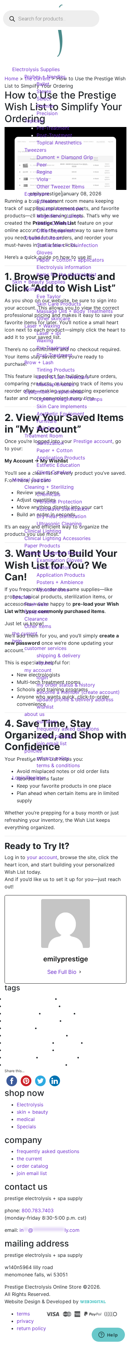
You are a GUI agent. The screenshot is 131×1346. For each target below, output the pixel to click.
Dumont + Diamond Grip (65, 157)
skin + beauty (32, 1112)
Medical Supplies (31, 480)
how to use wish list (83, 999)
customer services (45, 648)
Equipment (36, 194)
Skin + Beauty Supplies (38, 282)
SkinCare (34, 289)
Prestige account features (34, 1006)
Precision (47, 113)
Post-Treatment (54, 135)
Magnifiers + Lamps (59, 216)
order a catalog (54, 736)
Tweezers (35, 150)
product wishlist (23, 1057)
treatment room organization (38, 1035)
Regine (44, 172)
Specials (21, 597)
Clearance (36, 619)
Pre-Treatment (53, 128)
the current (24, 633)
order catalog (32, 1166)
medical (26, 1119)
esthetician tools (105, 1042)
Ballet (43, 84)
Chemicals (48, 494)
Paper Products (42, 545)
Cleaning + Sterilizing (49, 487)
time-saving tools (91, 1064)
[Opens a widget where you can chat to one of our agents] (108, 1335)
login (42, 677)
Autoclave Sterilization (63, 509)
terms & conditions (58, 765)
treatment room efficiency (35, 1021)
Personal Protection (59, 502)
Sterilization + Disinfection (67, 245)
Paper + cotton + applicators (70, 260)
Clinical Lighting (42, 531)
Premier (45, 106)
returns (45, 663)
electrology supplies (63, 1028)
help (17, 641)
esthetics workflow (101, 1013)
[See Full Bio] (80, 972)
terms (23, 1314)
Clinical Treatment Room (52, 553)
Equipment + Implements (53, 392)
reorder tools (86, 1035)
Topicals (34, 121)
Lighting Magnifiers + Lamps (69, 399)
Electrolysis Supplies (36, 69)
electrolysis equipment (90, 1006)
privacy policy (53, 758)
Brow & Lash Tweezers (63, 377)
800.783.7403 (38, 1210)
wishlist (45, 707)
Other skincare (53, 318)
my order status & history (66, 685)
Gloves (44, 252)
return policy (31, 1328)
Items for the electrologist (67, 274)
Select (44, 99)
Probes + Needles (45, 77)
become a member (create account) (78, 692)
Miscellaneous (53, 589)
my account (37, 670)
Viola (42, 179)
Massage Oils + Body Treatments (75, 311)
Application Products (61, 458)
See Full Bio (61, 972)
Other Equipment (56, 230)
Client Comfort (54, 223)
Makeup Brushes (55, 384)
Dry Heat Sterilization (61, 516)
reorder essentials (62, 1057)
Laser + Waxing (42, 326)
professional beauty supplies (38, 1064)
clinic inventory (100, 1057)
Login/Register (29, 778)
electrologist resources (31, 1050)
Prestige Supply (22, 1028)
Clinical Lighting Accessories (57, 538)
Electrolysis (30, 1104)
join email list (52, 743)
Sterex (44, 91)
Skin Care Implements (62, 406)
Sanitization (50, 443)
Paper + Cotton (55, 450)
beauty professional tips (32, 999)
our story (47, 721)
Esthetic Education (58, 465)
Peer (42, 164)
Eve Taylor (49, 296)
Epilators (47, 201)
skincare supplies (24, 1013)
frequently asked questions (68, 729)
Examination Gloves (59, 560)
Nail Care (47, 428)
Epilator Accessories (60, 208)
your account (42, 857)
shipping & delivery (58, 655)
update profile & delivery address (75, 699)
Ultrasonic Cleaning (59, 524)
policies (33, 751)
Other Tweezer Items (60, 186)
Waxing (45, 340)
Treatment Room (43, 238)
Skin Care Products (59, 304)
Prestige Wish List (84, 1021)
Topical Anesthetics (59, 143)
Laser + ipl (49, 333)
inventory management (31, 1042)
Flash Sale (36, 604)
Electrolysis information (64, 267)
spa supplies (72, 1042)
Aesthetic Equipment (60, 414)
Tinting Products (56, 370)
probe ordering (61, 1013)
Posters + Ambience (60, 582)
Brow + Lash (38, 362)
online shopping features (86, 1050)
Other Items (37, 626)
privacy (25, 1321)
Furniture (47, 421)
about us (34, 714)
